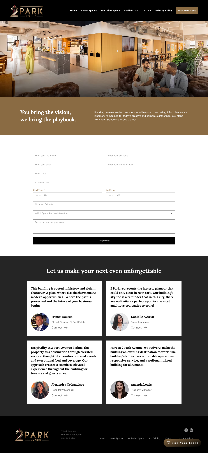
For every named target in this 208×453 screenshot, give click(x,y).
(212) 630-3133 (68, 437)
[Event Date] (36, 182)
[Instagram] (191, 430)
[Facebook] (186, 430)
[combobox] (104, 213)
